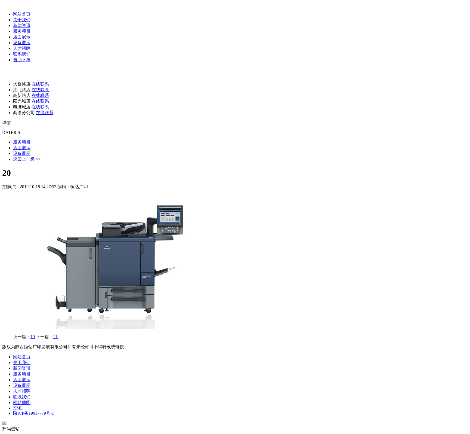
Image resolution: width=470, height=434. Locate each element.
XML (18, 408)
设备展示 (21, 42)
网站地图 (21, 402)
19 (32, 336)
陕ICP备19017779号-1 (33, 413)
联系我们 (21, 54)
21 (55, 336)
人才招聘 (21, 48)
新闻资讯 (21, 25)
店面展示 (21, 37)
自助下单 (21, 59)
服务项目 (21, 31)
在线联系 (40, 84)
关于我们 (21, 19)
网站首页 (21, 14)
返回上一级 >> (27, 159)
